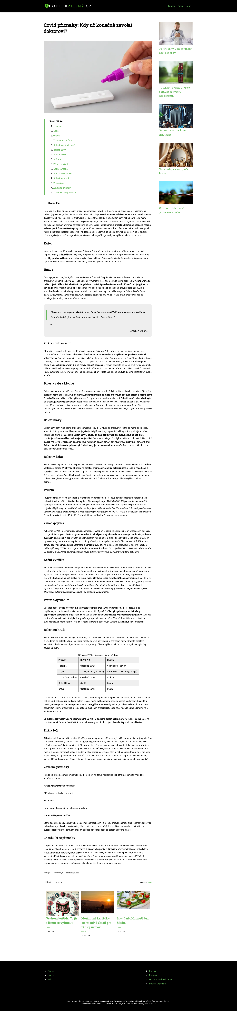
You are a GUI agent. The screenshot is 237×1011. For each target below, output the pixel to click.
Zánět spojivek (60, 164)
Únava (56, 135)
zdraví (150, 882)
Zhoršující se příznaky (64, 192)
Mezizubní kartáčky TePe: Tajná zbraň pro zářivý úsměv (96, 922)
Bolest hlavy (59, 149)
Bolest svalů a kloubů (64, 145)
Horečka (57, 126)
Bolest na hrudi (61, 178)
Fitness (171, 6)
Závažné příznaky (62, 187)
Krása (180, 6)
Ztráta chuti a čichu (63, 140)
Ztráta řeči (58, 183)
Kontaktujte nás (72, 873)
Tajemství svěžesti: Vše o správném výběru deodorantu (174, 92)
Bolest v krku (60, 154)
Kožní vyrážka (60, 168)
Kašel (56, 130)
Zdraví (189, 6)
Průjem (57, 159)
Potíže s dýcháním (62, 173)
